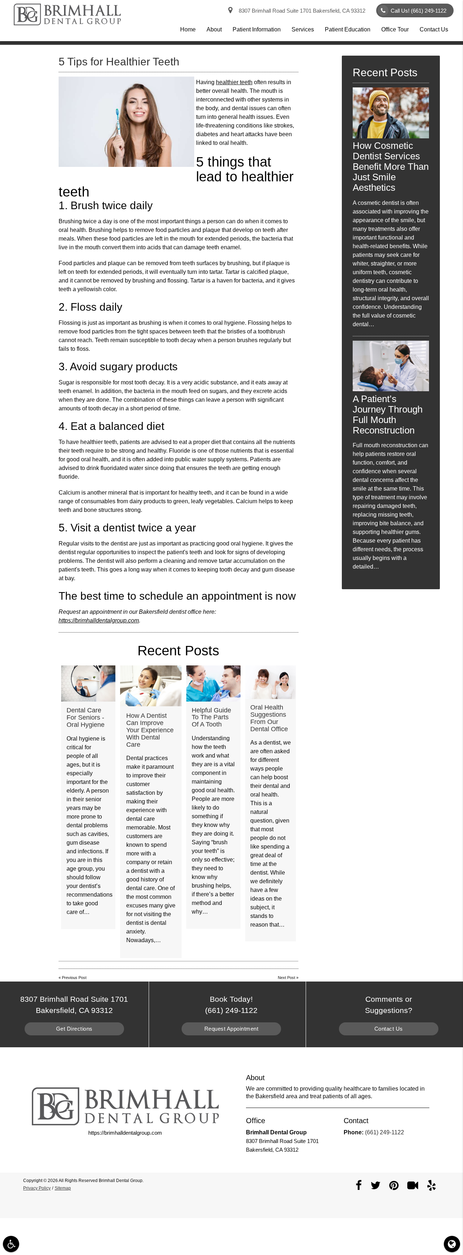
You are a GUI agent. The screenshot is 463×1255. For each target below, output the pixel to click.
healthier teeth (234, 82)
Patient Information (257, 29)
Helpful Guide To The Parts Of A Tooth (211, 717)
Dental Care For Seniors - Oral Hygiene (86, 717)
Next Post (286, 977)
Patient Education (347, 29)
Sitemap (63, 1188)
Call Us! (418, 11)
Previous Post (74, 977)
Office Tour (395, 29)
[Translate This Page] (452, 1244)
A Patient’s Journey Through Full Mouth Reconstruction (387, 414)
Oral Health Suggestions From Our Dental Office (269, 718)
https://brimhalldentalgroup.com (99, 620)
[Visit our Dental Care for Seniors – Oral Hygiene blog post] (88, 683)
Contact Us (434, 29)
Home (188, 29)
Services (303, 29)
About (214, 29)
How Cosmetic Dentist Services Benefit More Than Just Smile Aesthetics (391, 166)
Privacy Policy (37, 1188)
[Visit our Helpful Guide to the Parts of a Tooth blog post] (213, 683)
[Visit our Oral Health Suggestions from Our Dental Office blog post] (270, 682)
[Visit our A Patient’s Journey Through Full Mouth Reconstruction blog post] (391, 389)
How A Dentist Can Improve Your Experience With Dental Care (150, 730)
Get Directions (74, 1029)
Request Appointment (231, 1029)
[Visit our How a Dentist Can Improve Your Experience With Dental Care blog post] (151, 685)
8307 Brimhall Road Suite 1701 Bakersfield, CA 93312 (300, 11)
